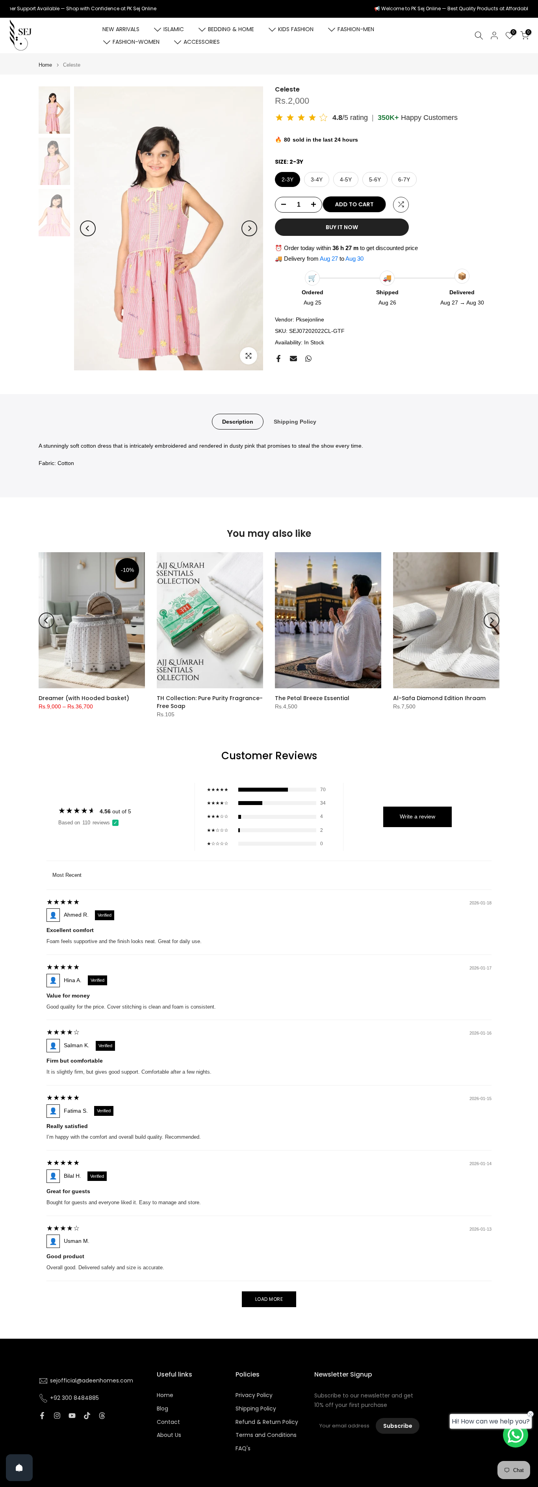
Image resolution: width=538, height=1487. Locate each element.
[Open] (19, 1467)
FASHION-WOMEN (136, 42)
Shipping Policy (295, 421)
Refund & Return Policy (267, 1422)
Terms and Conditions (266, 1435)
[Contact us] (515, 1435)
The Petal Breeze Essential (312, 698)
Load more (269, 1299)
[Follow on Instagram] (57, 1415)
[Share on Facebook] (278, 358)
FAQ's (243, 1448)
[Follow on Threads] (102, 1415)
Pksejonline (310, 319)
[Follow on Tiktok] (87, 1415)
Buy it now (342, 227)
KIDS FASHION (296, 29)
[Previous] (88, 228)
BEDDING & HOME (231, 29)
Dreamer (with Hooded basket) (84, 698)
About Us (169, 1435)
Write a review (417, 816)
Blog (162, 1408)
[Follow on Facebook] (42, 1415)
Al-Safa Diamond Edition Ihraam (439, 698)
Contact (168, 1422)
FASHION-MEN (356, 29)
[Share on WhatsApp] (308, 358)
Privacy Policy (254, 1395)
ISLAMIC (173, 29)
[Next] (249, 228)
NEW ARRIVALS (120, 29)
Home (45, 64)
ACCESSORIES (202, 42)
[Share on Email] (293, 358)
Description (237, 421)
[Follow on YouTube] (72, 1415)
